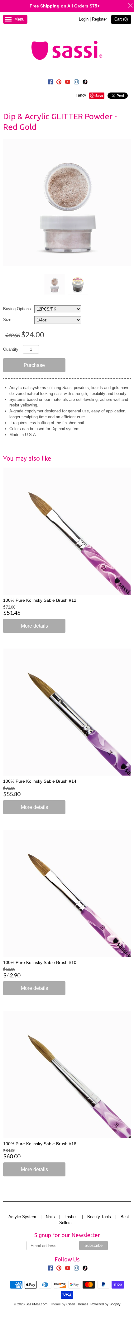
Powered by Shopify (105, 1304)
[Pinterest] (58, 82)
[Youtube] (67, 82)
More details (34, 626)
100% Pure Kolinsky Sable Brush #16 (39, 1143)
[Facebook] (50, 82)
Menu (19, 19)
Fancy (81, 95)
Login (84, 19)
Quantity (10, 349)
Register (99, 19)
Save (99, 95)
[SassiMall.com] (67, 50)
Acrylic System (22, 1216)
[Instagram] (76, 82)
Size (7, 319)
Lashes (71, 1216)
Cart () (121, 19)
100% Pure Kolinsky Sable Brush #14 (39, 781)
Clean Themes (77, 1304)
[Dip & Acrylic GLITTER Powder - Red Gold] (54, 284)
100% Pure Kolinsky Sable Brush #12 (39, 600)
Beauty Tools (99, 1216)
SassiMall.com (36, 1304)
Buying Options (17, 308)
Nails (50, 1216)
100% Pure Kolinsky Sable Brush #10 (39, 962)
